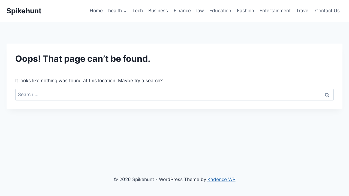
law (200, 10)
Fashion (245, 10)
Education (220, 10)
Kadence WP (221, 179)
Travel (302, 10)
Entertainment (275, 10)
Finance (182, 10)
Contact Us (327, 10)
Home (96, 10)
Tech (137, 10)
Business (158, 10)
